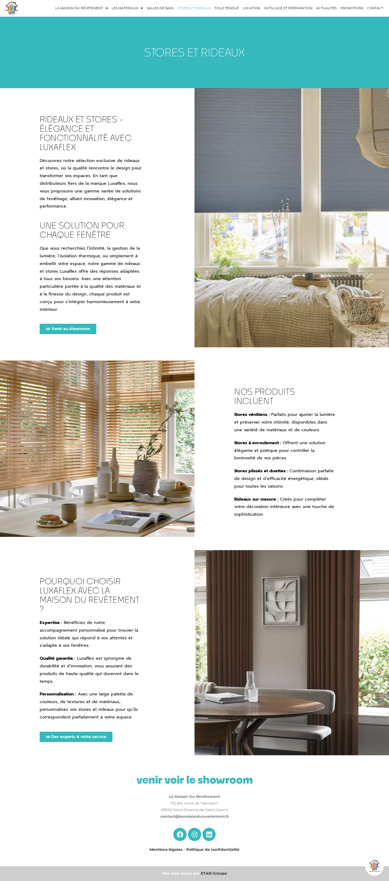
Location (251, 8)
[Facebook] (180, 834)
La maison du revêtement (79, 8)
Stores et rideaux (194, 8)
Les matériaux (125, 8)
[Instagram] (194, 834)
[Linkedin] (209, 834)
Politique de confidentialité (212, 849)
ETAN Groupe (214, 873)
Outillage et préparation (288, 8)
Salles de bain (160, 8)
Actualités (326, 8)
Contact (375, 8)
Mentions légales (166, 849)
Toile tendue (227, 8)
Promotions (351, 8)
